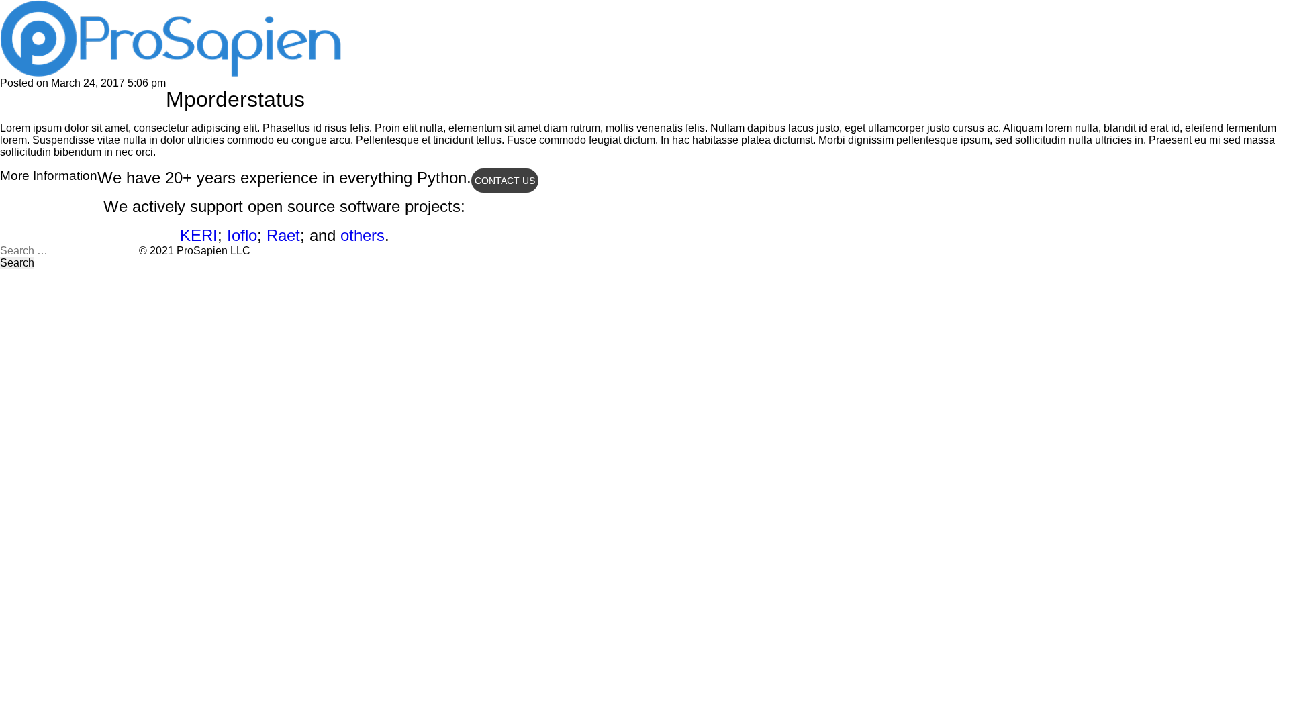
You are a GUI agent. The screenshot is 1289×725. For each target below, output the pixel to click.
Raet (283, 235)
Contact (539, 9)
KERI (199, 235)
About (426, 9)
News (480, 9)
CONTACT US (505, 180)
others (362, 235)
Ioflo (242, 235)
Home (370, 9)
